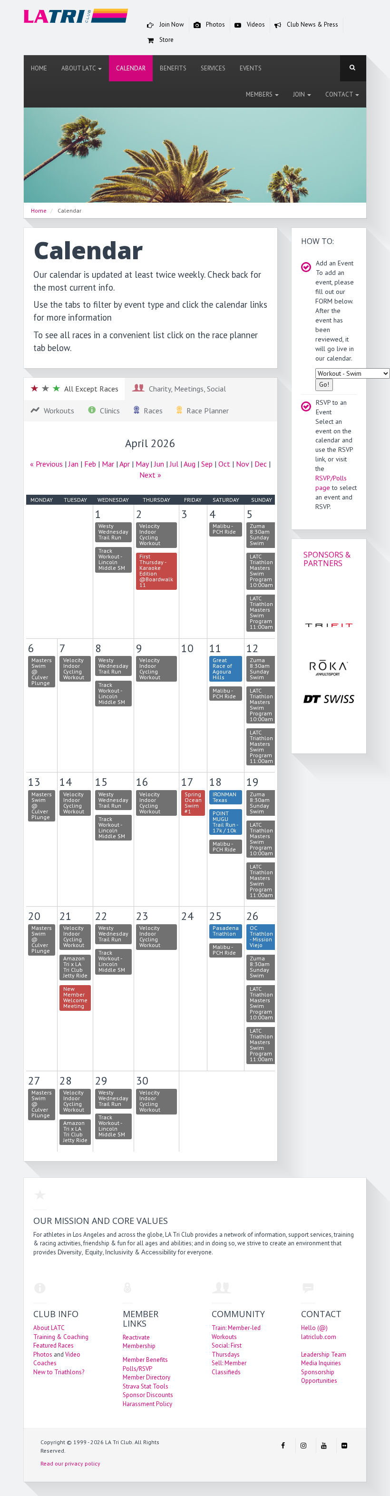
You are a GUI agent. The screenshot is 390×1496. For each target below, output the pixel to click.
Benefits (173, 68)
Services (213, 68)
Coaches (45, 1363)
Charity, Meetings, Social (185, 388)
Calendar (131, 68)
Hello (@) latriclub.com (318, 1332)
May (142, 464)
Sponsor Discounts (148, 1395)
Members (260, 94)
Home (39, 68)
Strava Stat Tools (145, 1386)
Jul (174, 464)
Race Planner (206, 410)
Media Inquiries (321, 1363)
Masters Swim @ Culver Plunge (41, 671)
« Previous (46, 464)
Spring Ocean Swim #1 (193, 803)
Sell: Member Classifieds (229, 1367)
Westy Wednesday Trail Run (113, 531)
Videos (255, 24)
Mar (108, 464)
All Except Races (89, 388)
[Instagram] (303, 1445)
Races (151, 410)
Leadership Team (323, 1354)
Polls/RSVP (137, 1369)
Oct (224, 464)
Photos (215, 24)
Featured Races (53, 1345)
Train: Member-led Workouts (236, 1332)
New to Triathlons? (58, 1372)
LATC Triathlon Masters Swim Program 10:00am (261, 570)
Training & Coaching (60, 1337)
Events (251, 68)
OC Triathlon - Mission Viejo (261, 936)
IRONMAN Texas (224, 797)
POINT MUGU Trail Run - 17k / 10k (225, 822)
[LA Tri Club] (76, 18)
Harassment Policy (147, 1404)
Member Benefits (145, 1360)
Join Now (171, 24)
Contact (339, 94)
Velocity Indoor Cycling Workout (149, 534)
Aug (189, 464)
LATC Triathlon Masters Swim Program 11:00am (261, 612)
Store (166, 40)
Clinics (108, 410)
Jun (159, 464)
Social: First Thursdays (227, 1350)
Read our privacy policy (70, 1463)
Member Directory (146, 1377)
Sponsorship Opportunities (319, 1376)
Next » (150, 474)
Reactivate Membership (139, 1341)
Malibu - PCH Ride (224, 528)
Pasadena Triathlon (226, 930)
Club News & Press (311, 24)
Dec (260, 464)
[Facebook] (283, 1445)
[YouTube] (324, 1445)
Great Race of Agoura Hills (222, 668)
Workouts (57, 410)
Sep (207, 464)
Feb (90, 464)
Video (72, 1354)
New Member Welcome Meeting (75, 997)
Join (299, 94)
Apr (124, 464)
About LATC (79, 68)
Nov (242, 464)
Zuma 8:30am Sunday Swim (260, 534)
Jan (73, 464)
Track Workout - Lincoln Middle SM (111, 559)
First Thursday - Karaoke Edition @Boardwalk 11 (156, 570)
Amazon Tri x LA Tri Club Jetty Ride (75, 967)
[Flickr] (344, 1445)
